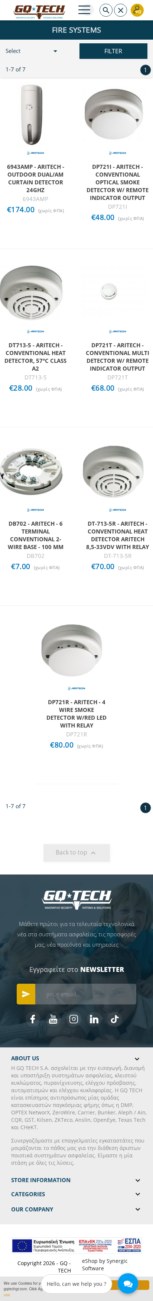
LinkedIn (94, 1019)
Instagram (73, 1019)
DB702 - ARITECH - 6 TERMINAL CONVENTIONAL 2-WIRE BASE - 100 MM (36, 535)
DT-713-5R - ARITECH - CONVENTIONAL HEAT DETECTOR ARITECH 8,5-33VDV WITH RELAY (117, 535)
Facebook (33, 1019)
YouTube (53, 1019)
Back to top (77, 852)
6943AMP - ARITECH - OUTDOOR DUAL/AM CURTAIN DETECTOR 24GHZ (35, 178)
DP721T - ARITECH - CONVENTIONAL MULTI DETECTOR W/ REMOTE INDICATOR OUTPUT (117, 356)
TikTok (114, 1019)
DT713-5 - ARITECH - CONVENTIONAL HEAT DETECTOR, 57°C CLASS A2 (35, 356)
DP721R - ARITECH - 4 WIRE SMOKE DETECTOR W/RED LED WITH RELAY (76, 713)
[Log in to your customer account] (137, 10)
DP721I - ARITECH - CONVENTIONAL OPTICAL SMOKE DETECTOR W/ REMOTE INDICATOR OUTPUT (118, 182)
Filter (113, 51)
